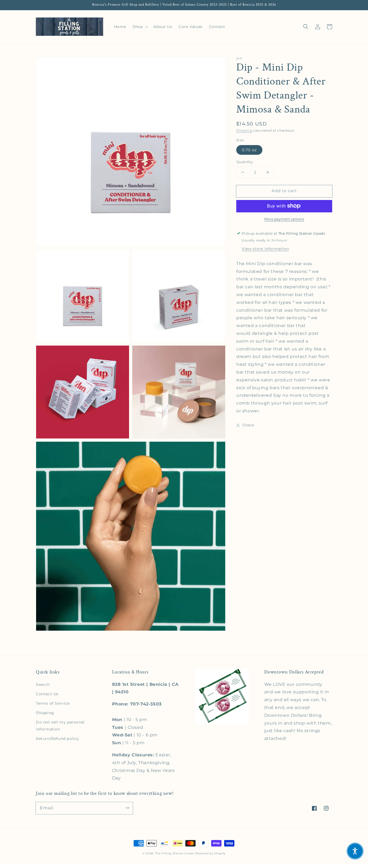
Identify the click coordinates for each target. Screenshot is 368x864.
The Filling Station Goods (174, 853)
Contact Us (47, 693)
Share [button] (248, 424)
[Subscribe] (127, 808)
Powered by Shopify (210, 853)
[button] (306, 27)
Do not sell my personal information (60, 725)
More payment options (284, 219)
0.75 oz (249, 149)
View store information (265, 248)
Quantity (244, 162)
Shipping (244, 130)
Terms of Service (53, 703)
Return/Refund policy (57, 738)
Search (43, 684)
